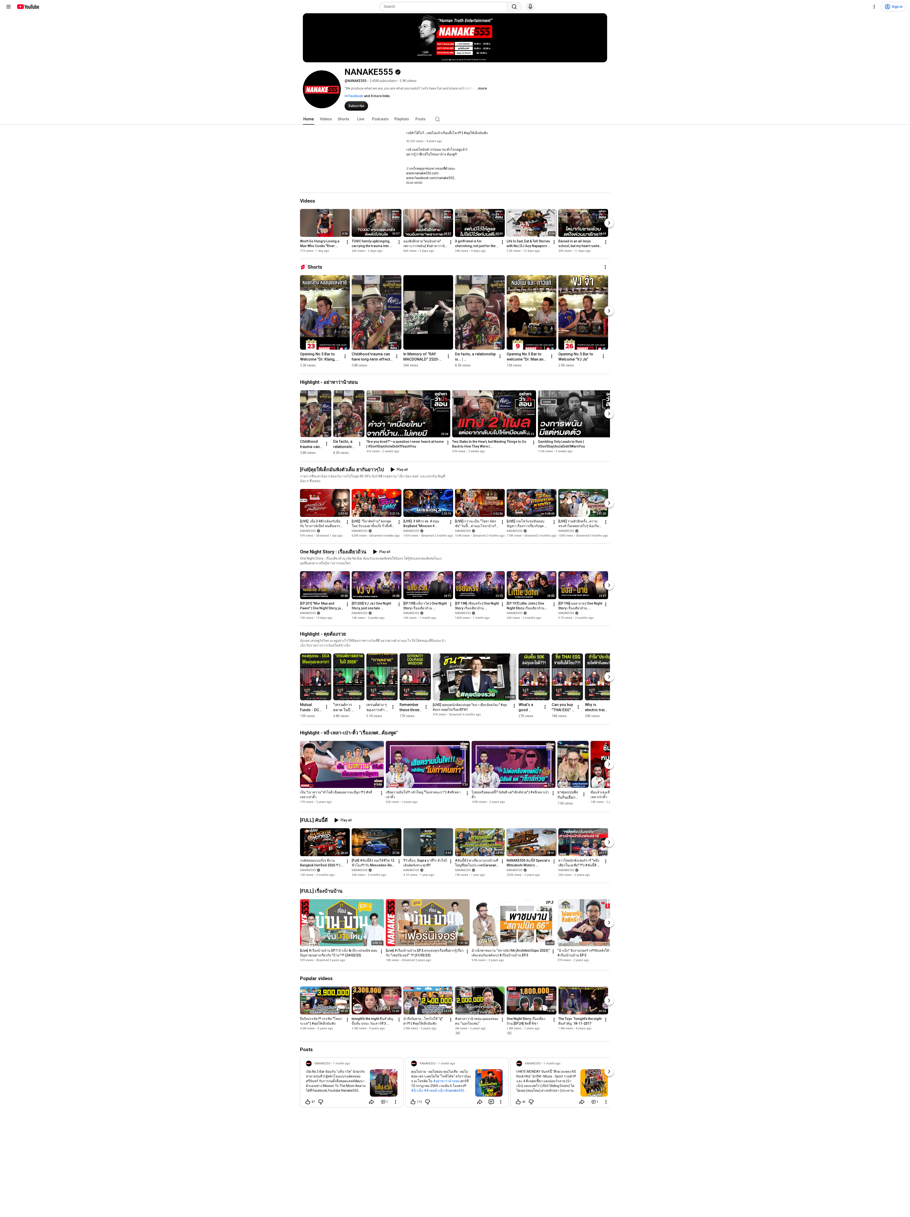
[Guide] (8, 6)
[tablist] (455, 119)
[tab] (308, 119)
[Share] (371, 1102)
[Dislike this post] (320, 1102)
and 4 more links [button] (377, 96)
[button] (414, 182)
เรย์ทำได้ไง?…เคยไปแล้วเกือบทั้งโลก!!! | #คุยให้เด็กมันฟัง (447, 133)
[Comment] (491, 1102)
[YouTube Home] (27, 6)
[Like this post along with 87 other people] (308, 1102)
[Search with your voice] (530, 6)
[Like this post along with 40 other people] (518, 1102)
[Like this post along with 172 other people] (413, 1102)
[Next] (609, 223)
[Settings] (874, 6)
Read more (414, 183)
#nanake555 (454, 1090)
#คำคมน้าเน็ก (434, 1090)
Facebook (355, 96)
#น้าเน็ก (417, 1090)
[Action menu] (395, 1102)
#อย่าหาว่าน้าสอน (446, 1081)
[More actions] (347, 242)
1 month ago (341, 1063)
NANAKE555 (308, 531)
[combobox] (445, 6)
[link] (351, 1084)
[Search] (514, 6)
